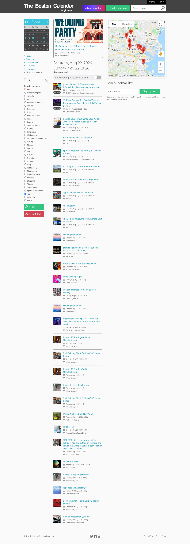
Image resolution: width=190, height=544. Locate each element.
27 (29, 30)
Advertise (50, 536)
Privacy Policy (155, 536)
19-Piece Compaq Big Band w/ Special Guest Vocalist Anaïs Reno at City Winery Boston (82, 103)
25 (33, 45)
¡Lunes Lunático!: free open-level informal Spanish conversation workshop (82, 85)
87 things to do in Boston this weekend (81, 166)
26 (25, 30)
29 (37, 30)
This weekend (32, 62)
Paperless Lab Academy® (75, 487)
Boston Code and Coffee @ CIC (78, 137)
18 (33, 42)
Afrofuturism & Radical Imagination (79, 263)
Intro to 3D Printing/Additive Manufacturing (76, 339)
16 (25, 42)
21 (44, 42)
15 (47, 38)
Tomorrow (30, 59)
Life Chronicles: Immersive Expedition (81, 179)
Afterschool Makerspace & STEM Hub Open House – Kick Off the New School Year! (81, 321)
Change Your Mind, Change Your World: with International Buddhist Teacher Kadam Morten (81, 121)
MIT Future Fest (70, 461)
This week (30, 65)
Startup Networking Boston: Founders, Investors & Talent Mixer (81, 249)
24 (29, 45)
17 (29, 42)
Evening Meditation (72, 234)
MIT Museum (69, 205)
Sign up (152, 1)
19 (37, 42)
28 (33, 30)
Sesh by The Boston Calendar (35, 536)
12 (37, 38)
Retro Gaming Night (72, 276)
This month (30, 69)
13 (40, 38)
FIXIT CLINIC (69, 427)
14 (44, 38)
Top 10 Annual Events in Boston (78, 192)
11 (33, 38)
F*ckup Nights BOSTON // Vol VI (78, 413)
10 (29, 38)
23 (25, 45)
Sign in (161, 1)
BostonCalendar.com (49, 5)
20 (40, 42)
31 (44, 30)
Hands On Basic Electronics (76, 385)
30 (40, 30)
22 (47, 42)
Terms (146, 536)
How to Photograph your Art (76, 516)
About (164, 536)
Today (28, 56)
